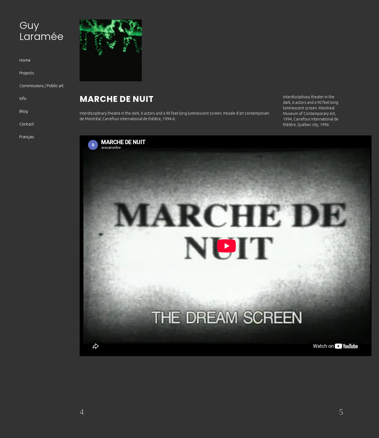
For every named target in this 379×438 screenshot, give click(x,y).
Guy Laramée (41, 31)
